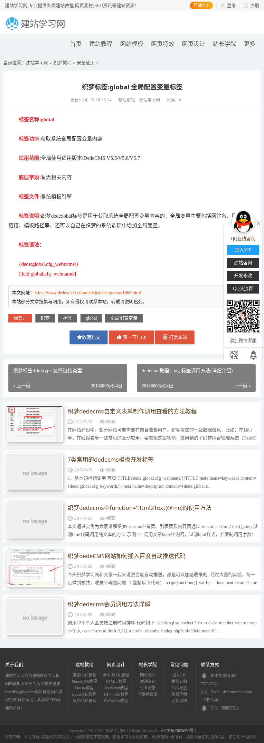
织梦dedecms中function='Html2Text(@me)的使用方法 (140, 508)
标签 (67, 318)
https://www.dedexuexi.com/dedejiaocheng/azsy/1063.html (87, 292)
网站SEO (147, 675)
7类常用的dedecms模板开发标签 (111, 459)
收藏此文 (91, 337)
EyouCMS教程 (84, 694)
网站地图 (179, 701)
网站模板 (131, 44)
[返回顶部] (253, 355)
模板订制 (179, 681)
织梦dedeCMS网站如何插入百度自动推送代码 (127, 556)
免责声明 (179, 694)
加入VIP (179, 675)
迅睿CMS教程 (84, 675)
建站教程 (100, 44)
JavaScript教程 (116, 688)
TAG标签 (179, 688)
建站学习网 (37, 62)
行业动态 (148, 688)
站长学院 (224, 44)
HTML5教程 (116, 681)
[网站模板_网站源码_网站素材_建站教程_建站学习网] (36, 29)
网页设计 (193, 44)
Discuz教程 (84, 688)
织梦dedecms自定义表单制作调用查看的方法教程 (132, 411)
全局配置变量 (123, 318)
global (91, 318)
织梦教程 (62, 62)
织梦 (45, 318)
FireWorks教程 (116, 701)
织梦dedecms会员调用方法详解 (109, 604)
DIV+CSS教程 (116, 694)
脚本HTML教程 (116, 675)
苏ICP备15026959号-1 (178, 731)
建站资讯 (148, 681)
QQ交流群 (243, 288)
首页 (75, 44)
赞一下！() (134, 337)
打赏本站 (177, 337)
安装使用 (86, 62)
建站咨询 (243, 262)
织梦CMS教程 (84, 701)
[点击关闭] (258, 223)
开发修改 (243, 275)
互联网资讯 (147, 694)
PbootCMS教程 (84, 681)
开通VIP (201, 5)
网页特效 (162, 44)
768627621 (230, 708)
